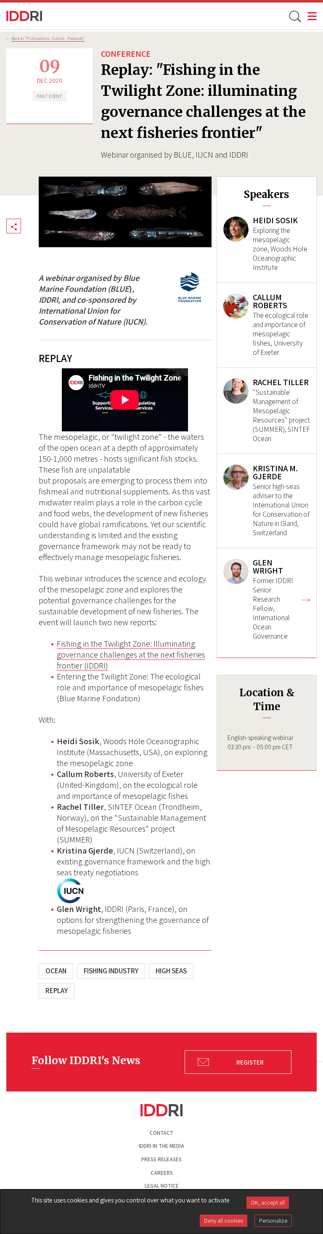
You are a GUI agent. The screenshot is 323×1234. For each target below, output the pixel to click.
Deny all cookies (223, 1220)
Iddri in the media (161, 1145)
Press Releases (161, 1159)
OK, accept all (268, 1202)
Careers (162, 1172)
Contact (161, 1132)
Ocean (55, 970)
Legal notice (162, 1185)
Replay (56, 990)
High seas (171, 970)
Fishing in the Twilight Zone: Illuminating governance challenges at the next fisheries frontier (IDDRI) (131, 654)
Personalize (273, 1220)
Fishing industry (111, 970)
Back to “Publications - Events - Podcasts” (48, 38)
